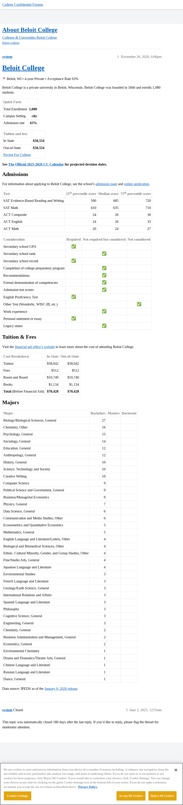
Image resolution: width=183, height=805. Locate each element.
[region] (91, 784)
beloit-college (10, 43)
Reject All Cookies (162, 795)
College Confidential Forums (22, 4)
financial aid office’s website (35, 347)
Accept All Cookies (131, 795)
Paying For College (17, 155)
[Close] (176, 770)
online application (136, 184)
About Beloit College (29, 29)
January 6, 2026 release (60, 688)
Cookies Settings (17, 795)
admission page (106, 184)
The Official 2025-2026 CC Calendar (36, 164)
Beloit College (23, 68)
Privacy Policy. (88, 787)
